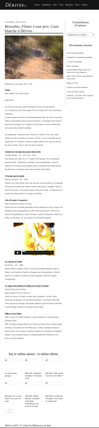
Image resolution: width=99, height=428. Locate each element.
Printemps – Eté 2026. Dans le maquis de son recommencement (80, 97)
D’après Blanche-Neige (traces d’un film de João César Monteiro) (79, 71)
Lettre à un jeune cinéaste (75, 92)
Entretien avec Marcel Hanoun (77, 87)
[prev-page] (6, 411)
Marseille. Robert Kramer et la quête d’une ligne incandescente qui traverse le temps (32, 401)
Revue (77, 5)
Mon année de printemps (75, 53)
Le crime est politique (74, 62)
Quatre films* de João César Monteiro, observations (80, 77)
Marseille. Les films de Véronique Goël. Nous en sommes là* (54, 398)
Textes (61, 5)
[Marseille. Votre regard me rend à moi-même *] (54, 365)
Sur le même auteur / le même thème (33, 354)
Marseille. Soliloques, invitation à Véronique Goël (33, 375)
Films (55, 5)
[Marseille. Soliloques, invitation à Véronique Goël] (34, 365)
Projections (21, 22)
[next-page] (10, 411)
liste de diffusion (33, 425)
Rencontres (69, 5)
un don (47, 425)
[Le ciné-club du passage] (14, 365)
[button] (91, 5)
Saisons (37, 5)
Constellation (46, 5)
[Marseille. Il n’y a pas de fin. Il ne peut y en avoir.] (14, 388)
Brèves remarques (73, 66)
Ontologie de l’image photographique (79, 57)
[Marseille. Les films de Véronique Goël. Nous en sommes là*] (54, 388)
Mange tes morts (72, 83)
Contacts (84, 5)
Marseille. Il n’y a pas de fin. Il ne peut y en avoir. (13, 398)
